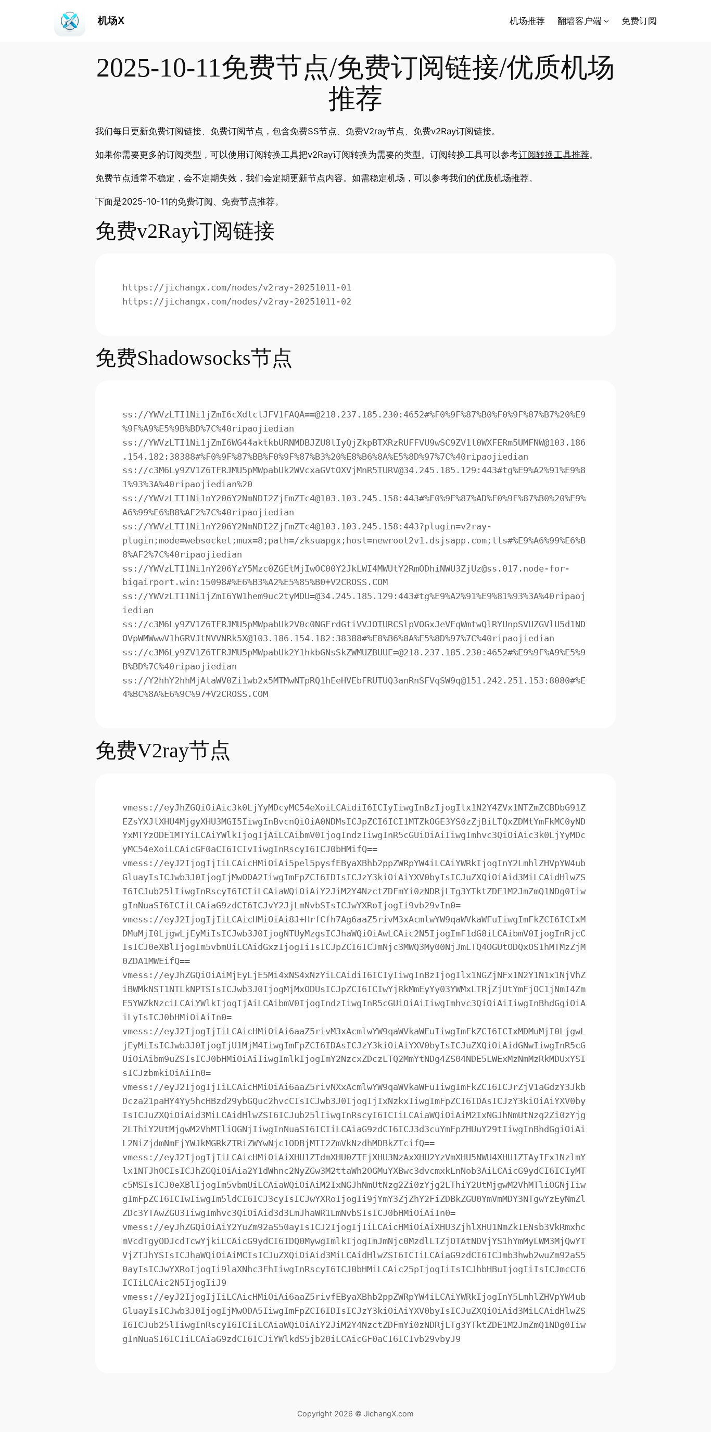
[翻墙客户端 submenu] (606, 20)
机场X (111, 20)
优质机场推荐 (502, 178)
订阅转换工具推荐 (553, 154)
